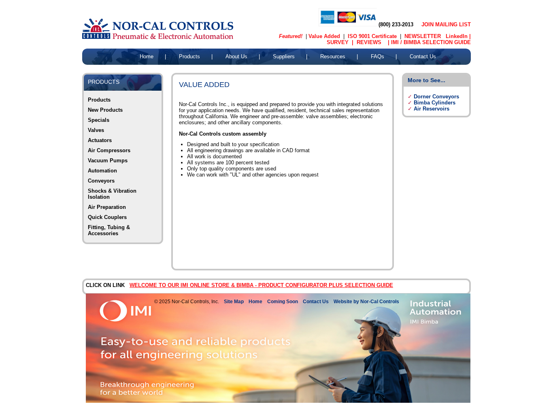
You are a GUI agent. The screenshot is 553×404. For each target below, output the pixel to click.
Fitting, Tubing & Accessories (109, 230)
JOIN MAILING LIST (446, 24)
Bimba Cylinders (434, 103)
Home (146, 56)
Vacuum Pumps (108, 160)
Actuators (100, 140)
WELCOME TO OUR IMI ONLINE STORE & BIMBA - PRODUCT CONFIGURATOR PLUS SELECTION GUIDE (261, 285)
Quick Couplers (107, 217)
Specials (98, 120)
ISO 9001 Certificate (372, 36)
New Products (105, 110)
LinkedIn (457, 36)
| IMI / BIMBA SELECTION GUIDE (426, 42)
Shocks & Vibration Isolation (112, 194)
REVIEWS (367, 42)
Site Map (234, 301)
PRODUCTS (103, 82)
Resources (332, 56)
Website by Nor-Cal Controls (366, 301)
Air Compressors (109, 150)
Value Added (324, 36)
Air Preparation (107, 207)
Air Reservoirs (431, 109)
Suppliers (284, 56)
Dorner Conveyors (436, 97)
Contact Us (423, 56)
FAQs (377, 56)
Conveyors (101, 181)
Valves (96, 130)
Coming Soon (282, 301)
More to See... (426, 80)
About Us (236, 56)
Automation (102, 171)
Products (189, 56)
